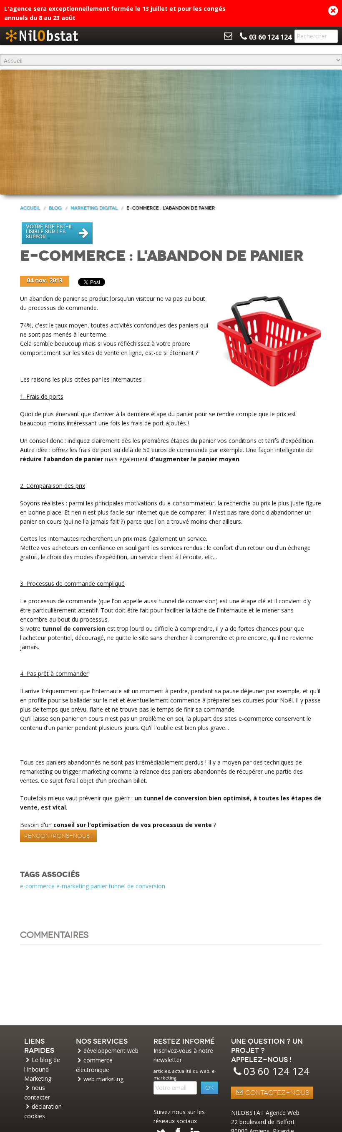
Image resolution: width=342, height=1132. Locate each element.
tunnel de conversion (137, 886)
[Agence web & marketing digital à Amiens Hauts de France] (41, 36)
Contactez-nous (276, 1093)
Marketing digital (94, 208)
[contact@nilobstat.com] (228, 36)
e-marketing (72, 886)
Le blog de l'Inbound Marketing (42, 1069)
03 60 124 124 (276, 1071)
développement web (110, 1051)
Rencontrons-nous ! (58, 835)
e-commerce (37, 886)
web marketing (103, 1079)
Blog (55, 208)
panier (99, 886)
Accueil (30, 208)
